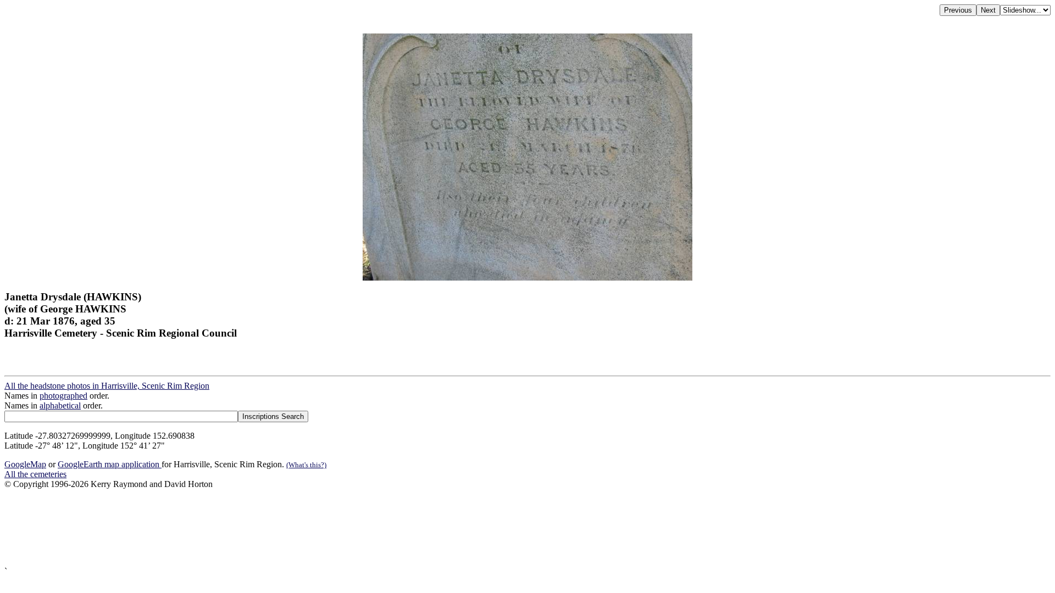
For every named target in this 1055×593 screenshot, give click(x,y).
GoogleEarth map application (110, 464)
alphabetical (60, 405)
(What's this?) (306, 465)
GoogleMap (25, 464)
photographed (63, 395)
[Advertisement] (334, 528)
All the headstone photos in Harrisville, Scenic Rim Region (106, 385)
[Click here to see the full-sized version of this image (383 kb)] (527, 277)
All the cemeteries (35, 474)
